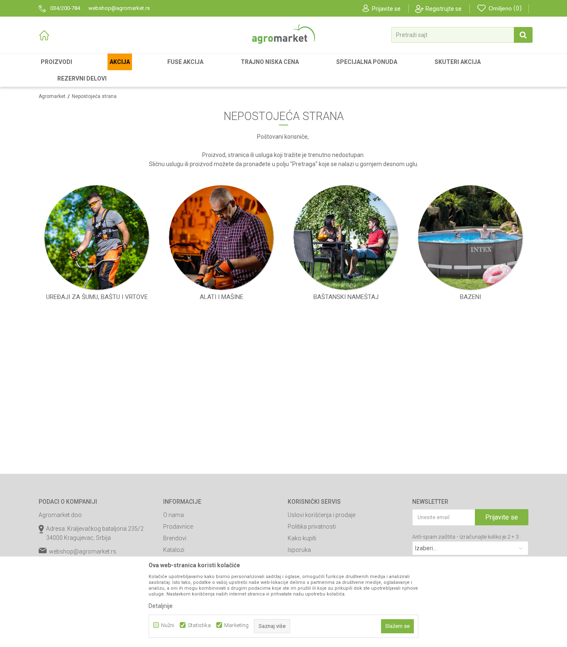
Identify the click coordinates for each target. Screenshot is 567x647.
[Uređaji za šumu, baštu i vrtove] (96, 237)
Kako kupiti (302, 538)
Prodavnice (178, 526)
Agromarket (52, 96)
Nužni (167, 625)
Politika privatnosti (312, 526)
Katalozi (173, 550)
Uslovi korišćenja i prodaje (321, 515)
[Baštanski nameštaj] (345, 237)
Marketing (236, 625)
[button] (462, 35)
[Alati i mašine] (221, 237)
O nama (173, 515)
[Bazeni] (470, 237)
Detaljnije (161, 606)
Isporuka (299, 550)
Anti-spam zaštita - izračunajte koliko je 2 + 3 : (466, 537)
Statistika (199, 625)
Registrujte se (443, 8)
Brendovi (174, 538)
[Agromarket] (283, 34)
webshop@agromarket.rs (82, 551)
